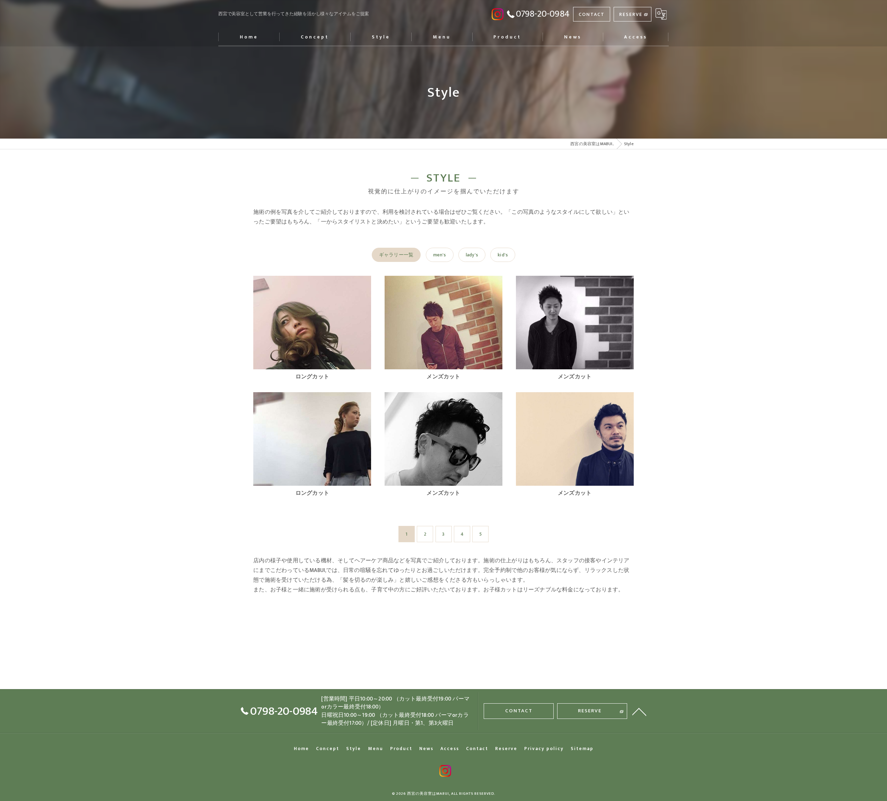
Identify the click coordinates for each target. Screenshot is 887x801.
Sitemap (582, 748)
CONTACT (592, 14)
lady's (472, 255)
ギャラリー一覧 (396, 255)
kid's (503, 255)
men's (439, 255)
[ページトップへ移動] (639, 711)
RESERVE (630, 14)
